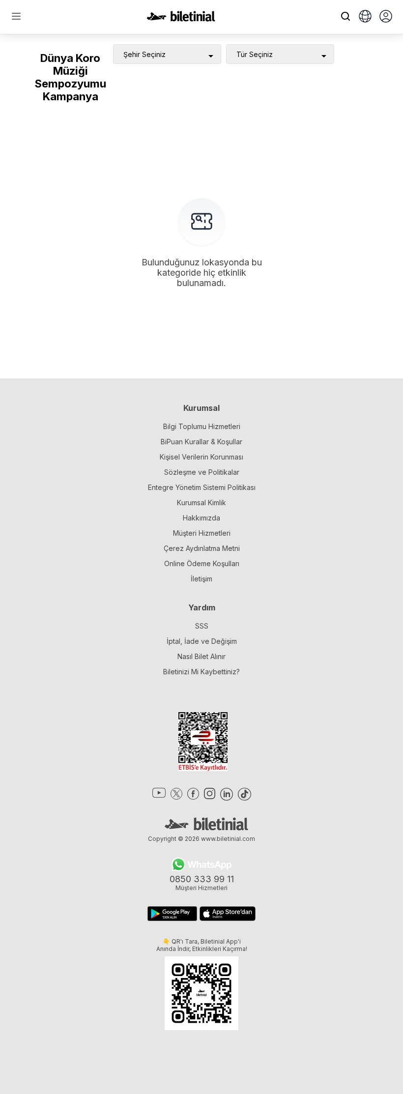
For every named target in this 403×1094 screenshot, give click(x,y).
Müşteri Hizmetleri (201, 533)
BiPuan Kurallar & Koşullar (201, 441)
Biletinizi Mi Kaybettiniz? (201, 671)
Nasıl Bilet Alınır (201, 656)
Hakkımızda (201, 518)
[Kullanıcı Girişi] (386, 17)
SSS (201, 626)
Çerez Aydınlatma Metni (202, 548)
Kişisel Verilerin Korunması (201, 457)
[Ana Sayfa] (180, 19)
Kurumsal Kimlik (201, 502)
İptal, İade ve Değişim (202, 641)
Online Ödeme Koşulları (201, 563)
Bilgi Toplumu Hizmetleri (201, 426)
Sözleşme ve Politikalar (201, 472)
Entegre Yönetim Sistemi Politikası (202, 487)
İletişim (201, 579)
